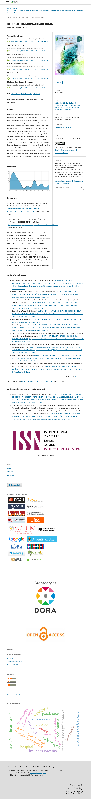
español (10, 472)
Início (9, 8)
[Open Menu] (7, 2)
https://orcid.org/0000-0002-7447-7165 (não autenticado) (30, 88)
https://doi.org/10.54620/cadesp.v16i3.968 (25, 94)
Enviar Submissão (15, 485)
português (10, 475)
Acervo (15, 8)
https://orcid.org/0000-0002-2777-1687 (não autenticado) (30, 69)
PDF (59, 82)
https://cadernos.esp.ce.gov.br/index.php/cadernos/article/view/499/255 (33, 225)
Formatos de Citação (63, 188)
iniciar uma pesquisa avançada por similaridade (37, 381)
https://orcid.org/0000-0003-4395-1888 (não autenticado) (30, 51)
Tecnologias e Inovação (14, 661)
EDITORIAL (36, 319)
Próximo (78, 377)
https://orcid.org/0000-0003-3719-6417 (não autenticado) (30, 42)
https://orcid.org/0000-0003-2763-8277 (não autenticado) (30, 60)
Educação (10, 658)
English (9, 468)
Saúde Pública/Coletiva (63, 128)
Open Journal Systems (15, 695)
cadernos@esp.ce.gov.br (38, 773)
